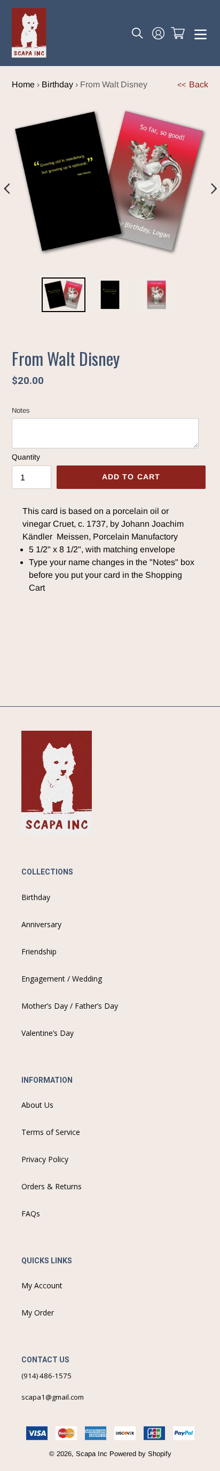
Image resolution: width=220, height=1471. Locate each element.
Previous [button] (6, 189)
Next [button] (213, 189)
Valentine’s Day (47, 1033)
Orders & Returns (51, 1186)
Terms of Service (50, 1132)
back (192, 84)
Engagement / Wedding (61, 979)
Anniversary (41, 924)
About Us (37, 1105)
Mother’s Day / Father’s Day (69, 1006)
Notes (21, 410)
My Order (37, 1312)
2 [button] (110, 266)
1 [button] (94, 266)
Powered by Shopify (140, 1454)
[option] (64, 299)
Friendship (39, 951)
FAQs (30, 1213)
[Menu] (200, 33)
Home (23, 84)
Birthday (57, 84)
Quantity (26, 457)
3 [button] (126, 266)
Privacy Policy (44, 1159)
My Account (41, 1285)
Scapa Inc (91, 1454)
